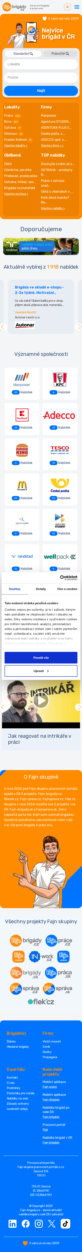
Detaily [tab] (41, 589)
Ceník (46, 1047)
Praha (12, 115)
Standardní (21, 53)
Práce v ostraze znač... (52, 183)
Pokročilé (58, 53)
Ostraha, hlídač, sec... (20, 182)
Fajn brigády (51, 1117)
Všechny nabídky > (53, 208)
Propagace (50, 1057)
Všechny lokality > (15, 145)
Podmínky (13, 1088)
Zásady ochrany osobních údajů (18, 1106)
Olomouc (13, 134)
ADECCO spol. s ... (54, 140)
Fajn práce (50, 1087)
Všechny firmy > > (52, 145)
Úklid (8, 164)
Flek (45, 1130)
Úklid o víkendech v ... (57, 191)
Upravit (39, 670)
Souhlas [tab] (14, 589)
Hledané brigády (18, 1047)
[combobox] (41, 64)
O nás (11, 1083)
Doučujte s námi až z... (58, 164)
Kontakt (12, 1077)
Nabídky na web (17, 1098)
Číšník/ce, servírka (17, 170)
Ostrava (12, 128)
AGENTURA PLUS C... (56, 128)
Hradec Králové (17, 140)
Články (11, 1041)
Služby (47, 1052)
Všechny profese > (16, 194)
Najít (41, 91)
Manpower (48, 115)
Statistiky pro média (20, 1093)
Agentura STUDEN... (56, 121)
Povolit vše (41, 657)
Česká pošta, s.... (53, 134)
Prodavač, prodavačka (20, 176)
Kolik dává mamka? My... (55, 200)
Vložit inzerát (52, 1041)
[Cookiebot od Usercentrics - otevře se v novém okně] (60, 577)
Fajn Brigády (51, 1099)
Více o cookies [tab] (67, 589)
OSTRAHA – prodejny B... (56, 172)
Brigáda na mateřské (19, 188)
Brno (11, 121)
